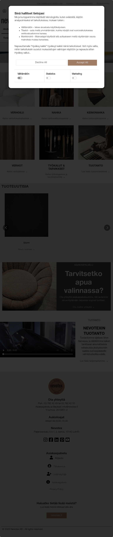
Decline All (41, 63)
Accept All (82, 63)
